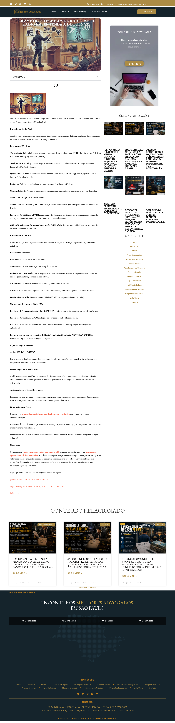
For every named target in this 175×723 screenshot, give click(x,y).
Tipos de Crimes (134, 280)
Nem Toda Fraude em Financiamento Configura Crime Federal (113, 208)
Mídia (134, 250)
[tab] (29, 621)
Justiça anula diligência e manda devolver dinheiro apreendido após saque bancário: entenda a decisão (112, 160)
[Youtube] (30, 4)
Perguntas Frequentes (134, 293)
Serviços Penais (134, 272)
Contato (134, 302)
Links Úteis (134, 298)
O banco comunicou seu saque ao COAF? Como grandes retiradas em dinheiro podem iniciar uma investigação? (155, 159)
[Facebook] (11, 4)
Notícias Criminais (134, 285)
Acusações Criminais (134, 259)
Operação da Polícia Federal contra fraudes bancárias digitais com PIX (155, 216)
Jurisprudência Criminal (134, 289)
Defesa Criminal (134, 263)
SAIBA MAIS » (20, 573)
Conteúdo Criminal (99, 12)
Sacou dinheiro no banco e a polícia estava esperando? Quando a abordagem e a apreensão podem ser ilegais (134, 159)
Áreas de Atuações (134, 255)
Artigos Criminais (134, 276)
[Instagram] (20, 4)
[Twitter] (16, 4)
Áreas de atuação (81, 12)
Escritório (65, 12)
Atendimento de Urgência (134, 268)
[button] (98, 77)
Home (53, 12)
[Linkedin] (25, 4)
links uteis (14, 493)
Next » (93, 587)
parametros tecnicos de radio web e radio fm (29, 479)
